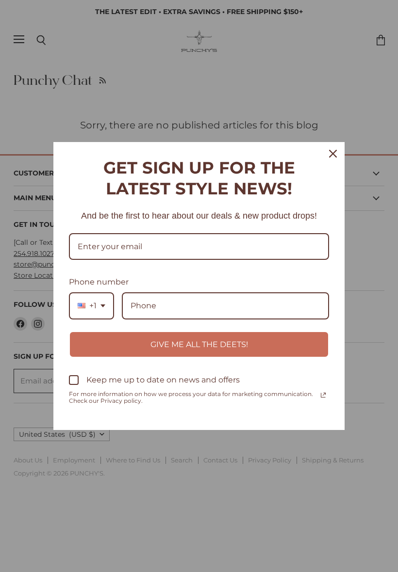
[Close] (333, 153)
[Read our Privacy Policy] (323, 395)
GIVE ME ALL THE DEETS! (199, 344)
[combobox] (91, 305)
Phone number (99, 281)
